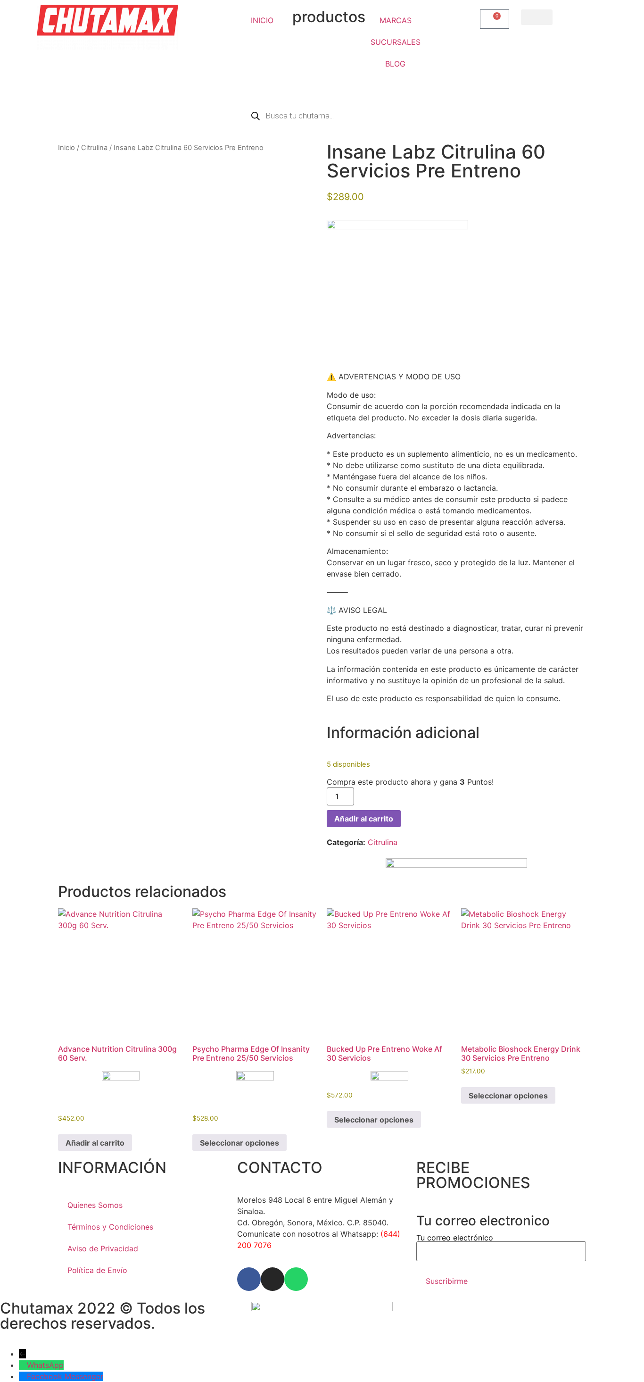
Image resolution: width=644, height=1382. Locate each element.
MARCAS (396, 20)
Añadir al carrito (363, 818)
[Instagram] (272, 1279)
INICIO (262, 20)
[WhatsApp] (23, 1365)
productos (328, 17)
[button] (537, 17)
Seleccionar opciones (239, 1142)
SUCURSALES (396, 42)
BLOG (395, 63)
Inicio (66, 147)
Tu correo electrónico (454, 1238)
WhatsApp (45, 1365)
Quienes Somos (95, 1205)
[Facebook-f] (249, 1279)
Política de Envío (97, 1270)
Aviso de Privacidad (102, 1248)
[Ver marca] (397, 226)
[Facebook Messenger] (23, 1376)
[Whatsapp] (296, 1279)
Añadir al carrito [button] (95, 1142)
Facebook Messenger (65, 1376)
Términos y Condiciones (110, 1226)
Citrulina (94, 147)
